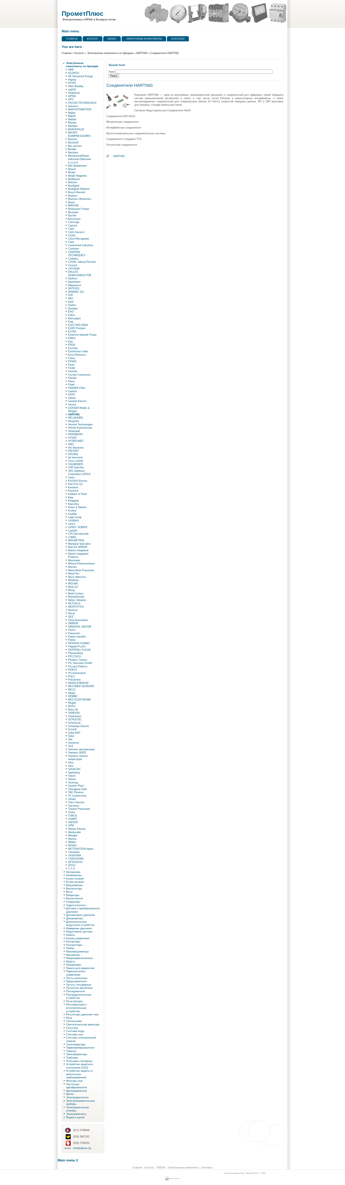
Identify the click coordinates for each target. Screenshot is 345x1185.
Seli (70, 739)
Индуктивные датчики (79, 931)
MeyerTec (73, 573)
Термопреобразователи (80, 1047)
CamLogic (74, 222)
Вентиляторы (74, 888)
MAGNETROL (76, 540)
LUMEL (72, 537)
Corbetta (73, 258)
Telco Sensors (76, 802)
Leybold (72, 530)
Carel (71, 228)
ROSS (71, 706)
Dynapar (73, 308)
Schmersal (74, 722)
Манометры (73, 954)
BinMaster (74, 179)
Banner (72, 122)
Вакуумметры (74, 885)
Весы (69, 891)
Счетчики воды (75, 1031)
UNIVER (73, 822)
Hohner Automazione (80, 427)
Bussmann (74, 218)
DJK (70, 295)
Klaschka (73, 503)
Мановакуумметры (77, 951)
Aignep (72, 79)
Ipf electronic (75, 457)
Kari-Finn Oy (75, 484)
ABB (70, 69)
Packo (71, 629)
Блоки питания (75, 878)
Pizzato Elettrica (77, 666)
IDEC (71, 444)
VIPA (71, 825)
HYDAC (72, 437)
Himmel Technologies (80, 424)
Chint (71, 242)
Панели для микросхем (80, 968)
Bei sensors (75, 145)
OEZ (70, 616)
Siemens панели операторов (78, 757)
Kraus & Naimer (77, 507)
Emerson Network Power (82, 334)
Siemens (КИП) (77, 752)
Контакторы (73, 941)
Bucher (72, 215)
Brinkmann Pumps (78, 208)
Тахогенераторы (75, 1044)
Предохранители (76, 981)
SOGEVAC (74, 769)
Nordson (73, 610)
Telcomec (73, 805)
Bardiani (72, 125)
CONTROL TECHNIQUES (76, 254)
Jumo (71, 477)
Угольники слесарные (79, 1061)
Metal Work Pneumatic (81, 570)
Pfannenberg (75, 653)
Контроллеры (74, 944)
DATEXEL (74, 288)
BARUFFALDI (76, 129)
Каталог (92, 38)
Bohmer (72, 182)
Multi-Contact (75, 593)
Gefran (72, 397)
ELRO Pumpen (76, 328)
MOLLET (73, 586)
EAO (71, 311)
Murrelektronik (76, 596)
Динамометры (74, 918)
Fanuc (71, 358)
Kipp (70, 497)
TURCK (72, 815)
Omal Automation (78, 620)
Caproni (72, 225)
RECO (71, 689)
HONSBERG (75, 434)
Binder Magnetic (77, 175)
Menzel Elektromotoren (81, 563)
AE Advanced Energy (80, 76)
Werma (72, 838)
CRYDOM (73, 268)
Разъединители (75, 991)
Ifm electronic (76, 447)
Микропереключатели (79, 958)
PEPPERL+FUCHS (79, 649)
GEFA (71, 394)
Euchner (73, 348)
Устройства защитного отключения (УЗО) (79, 1066)
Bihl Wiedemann (77, 165)
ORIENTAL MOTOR (79, 626)
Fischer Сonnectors (79, 374)
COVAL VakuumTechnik (82, 261)
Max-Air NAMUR (77, 546)
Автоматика (73, 872)
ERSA (71, 344)
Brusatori (73, 212)
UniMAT (72, 818)
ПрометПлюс (82, 13)
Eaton (71, 314)
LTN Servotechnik (78, 533)
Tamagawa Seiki (77, 789)
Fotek (71, 384)
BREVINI (73, 205)
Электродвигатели (77, 1097)
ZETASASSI (75, 862)
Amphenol (74, 92)
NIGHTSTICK (76, 606)
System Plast (76, 785)
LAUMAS (73, 520)
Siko (70, 765)
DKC (70, 298)
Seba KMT (74, 732)
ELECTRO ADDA (78, 324)
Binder (71, 172)
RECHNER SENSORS (81, 686)
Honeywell (74, 431)
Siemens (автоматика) (81, 749)
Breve (71, 202)
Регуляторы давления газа (82, 1014)
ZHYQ (71, 865)
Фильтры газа (74, 1080)
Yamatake (74, 852)
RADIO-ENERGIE (78, 683)
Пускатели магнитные (79, 987)
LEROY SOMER (77, 527)
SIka (70, 762)
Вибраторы (72, 895)
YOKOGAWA (76, 858)
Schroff (72, 729)
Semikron (73, 742)
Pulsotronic (74, 679)
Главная (71, 38)
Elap (70, 321)
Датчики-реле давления (80, 914)
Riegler (72, 702)
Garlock (72, 391)
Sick (70, 745)
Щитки (70, 1093)
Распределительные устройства (78, 996)
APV (70, 99)
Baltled (72, 119)
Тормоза (71, 1051)
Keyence (73, 490)
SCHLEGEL (75, 719)
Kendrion (73, 487)
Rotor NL (73, 709)
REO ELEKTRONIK (79, 699)
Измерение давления (79, 928)
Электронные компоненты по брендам (110, 53)
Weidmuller (74, 832)
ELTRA (72, 331)
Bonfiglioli (73, 185)
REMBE (72, 696)
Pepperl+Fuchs (77, 646)
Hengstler (73, 421)
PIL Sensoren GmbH (80, 663)
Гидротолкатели (75, 905)
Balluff (71, 115)
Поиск (112, 72)
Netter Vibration (77, 600)
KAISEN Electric (77, 480)
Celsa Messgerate (78, 238)
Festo (71, 364)
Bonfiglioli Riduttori (79, 188)
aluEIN (72, 89)
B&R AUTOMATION (79, 109)
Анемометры (73, 875)
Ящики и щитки (75, 1117)
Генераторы (73, 901)
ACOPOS (73, 73)
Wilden (72, 842)
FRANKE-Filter (76, 387)
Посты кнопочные (76, 978)
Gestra (72, 404)
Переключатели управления (75, 973)
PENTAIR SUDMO (79, 643)
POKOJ (72, 669)
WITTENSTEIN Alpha (80, 848)
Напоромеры (73, 964)
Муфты (70, 961)
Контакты (177, 38)
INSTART (73, 450)
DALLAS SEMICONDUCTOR (79, 273)
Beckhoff (73, 142)
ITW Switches (76, 467)
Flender (72, 377)
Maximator (74, 560)
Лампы (70, 948)
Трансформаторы (76, 1054)
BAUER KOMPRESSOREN (79, 134)
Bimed (71, 169)
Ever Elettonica (77, 354)
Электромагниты (76, 1113)
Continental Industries (80, 245)
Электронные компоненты (144, 38)
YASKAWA (74, 855)
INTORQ (73, 454)
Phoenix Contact (77, 659)
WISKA (72, 845)
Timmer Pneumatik (79, 808)
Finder (71, 367)
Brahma (72, 195)
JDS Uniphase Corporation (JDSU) (79, 472)
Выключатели (74, 898)
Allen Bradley (75, 86)
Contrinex (73, 248)
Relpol (71, 692)
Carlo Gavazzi (76, 232)
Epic (70, 341)
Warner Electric (77, 828)
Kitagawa (73, 500)
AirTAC (72, 82)
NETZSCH (74, 603)
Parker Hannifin (77, 636)
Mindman (73, 580)
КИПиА (112, 38)
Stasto (72, 775)
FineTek (72, 371)
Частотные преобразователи (76, 1086)
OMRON (73, 623)
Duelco (72, 304)
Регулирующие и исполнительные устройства (76, 1008)
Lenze (71, 523)
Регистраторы (74, 1001)
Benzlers (73, 152)
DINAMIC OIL (76, 291)
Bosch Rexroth (76, 192)
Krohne (72, 510)
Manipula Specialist (79, 543)
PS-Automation (77, 673)
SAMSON (73, 712)
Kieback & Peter (77, 494)
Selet (71, 735)
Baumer (72, 139)
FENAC (72, 361)
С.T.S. (71, 868)
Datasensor (74, 285)
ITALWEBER (75, 464)
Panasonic (74, 633)
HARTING (142, 53)
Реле (69, 1017)
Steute (72, 779)
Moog (71, 590)
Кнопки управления (77, 938)
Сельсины (72, 1027)
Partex (72, 639)
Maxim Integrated (78, 550)
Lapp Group (74, 517)
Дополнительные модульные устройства (80, 923)
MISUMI (73, 583)
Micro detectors (77, 576)
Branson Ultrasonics (79, 198)
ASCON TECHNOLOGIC (82, 102)
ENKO (71, 338)
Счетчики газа (74, 1034)
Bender (72, 149)
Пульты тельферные (78, 984)
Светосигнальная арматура (82, 1024)
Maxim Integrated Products (78, 555)
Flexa (71, 381)
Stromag (73, 782)
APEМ (72, 96)
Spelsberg (74, 772)
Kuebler (72, 513)
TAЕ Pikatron (75, 792)
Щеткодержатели (76, 1090)
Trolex (71, 812)
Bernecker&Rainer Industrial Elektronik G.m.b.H (79, 159)
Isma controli (75, 460)
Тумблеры (72, 1057)
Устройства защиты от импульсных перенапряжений (79, 1074)
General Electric (77, 401)
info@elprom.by (82, 1148)
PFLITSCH (74, 656)
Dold (70, 301)
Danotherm (74, 281)
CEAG (71, 235)
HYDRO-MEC (76, 440)
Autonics (73, 106)
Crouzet (72, 265)
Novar (71, 613)
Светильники (74, 1021)
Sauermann (74, 716)
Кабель (70, 934)
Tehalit (72, 799)
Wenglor (72, 835)
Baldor (71, 112)
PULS (71, 676)
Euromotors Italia (78, 351)
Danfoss (73, 278)
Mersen (72, 566)
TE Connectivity (77, 795)
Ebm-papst (74, 318)
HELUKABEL (75, 417)
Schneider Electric (78, 726)
